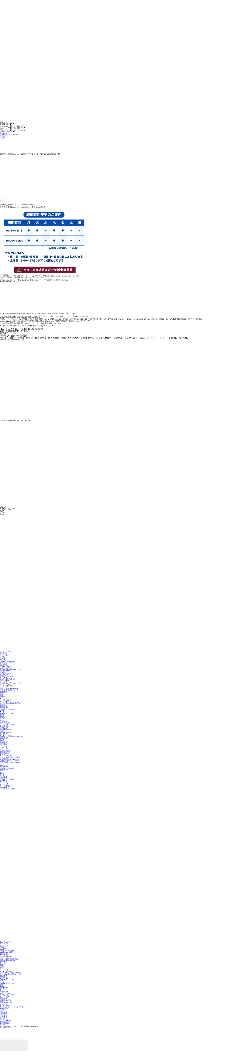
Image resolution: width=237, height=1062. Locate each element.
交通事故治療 (4, 675)
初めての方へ (4, 133)
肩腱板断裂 (3, 705)
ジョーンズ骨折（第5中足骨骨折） (10, 757)
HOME (2, 199)
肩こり (2, 720)
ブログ (2, 138)
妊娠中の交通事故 (5, 668)
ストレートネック (5, 699)
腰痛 (1, 731)
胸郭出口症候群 (5, 723)
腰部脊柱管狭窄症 (5, 729)
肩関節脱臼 (3, 706)
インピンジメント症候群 (7, 724)
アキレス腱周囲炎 (5, 750)
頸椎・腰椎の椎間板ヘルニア (9, 690)
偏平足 (2, 739)
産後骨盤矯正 (4, 665)
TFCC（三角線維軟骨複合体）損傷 (10, 703)
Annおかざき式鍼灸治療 (7, 661)
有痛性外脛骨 (4, 738)
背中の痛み (3, 692)
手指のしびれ (4, 717)
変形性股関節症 (5, 753)
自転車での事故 (5, 671)
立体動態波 (3, 664)
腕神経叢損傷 (4, 761)
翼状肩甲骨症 (4, 708)
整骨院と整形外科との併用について (11, 669)
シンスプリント (5, 747)
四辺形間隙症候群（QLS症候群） (10, 760)
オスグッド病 (4, 749)
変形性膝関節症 (5, 751)
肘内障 (2, 716)
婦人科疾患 (3, 681)
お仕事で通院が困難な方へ (8, 679)
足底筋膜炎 (3, 742)
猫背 (1, 687)
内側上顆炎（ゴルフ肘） (7, 709)
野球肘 (2, 710)
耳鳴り (2, 695)
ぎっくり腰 (3, 734)
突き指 (2, 712)
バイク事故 (3, 677)
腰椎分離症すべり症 (6, 732)
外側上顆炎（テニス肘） (7, 713)
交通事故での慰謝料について (9, 676)
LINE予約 (3, 658)
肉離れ (2, 740)
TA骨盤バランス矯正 (6, 662)
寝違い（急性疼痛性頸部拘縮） (9, 688)
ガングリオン (4, 764)
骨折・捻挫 (3, 745)
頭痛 (1, 694)
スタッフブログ (5, 655)
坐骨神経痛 (3, 728)
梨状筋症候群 (4, 727)
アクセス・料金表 (5, 651)
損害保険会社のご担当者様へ (9, 134)
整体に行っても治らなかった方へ (10, 683)
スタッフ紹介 (4, 135)
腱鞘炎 (2, 714)
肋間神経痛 (3, 691)
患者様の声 (3, 137)
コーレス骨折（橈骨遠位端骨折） (10, 702)
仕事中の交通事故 (5, 673)
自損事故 (2, 672)
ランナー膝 (3, 746)
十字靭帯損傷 (4, 758)
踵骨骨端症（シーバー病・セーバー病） (12, 736)
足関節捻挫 (3, 743)
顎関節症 (2, 697)
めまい (2, 698)
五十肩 (2, 719)
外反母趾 (2, 754)
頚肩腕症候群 (4, 721)
